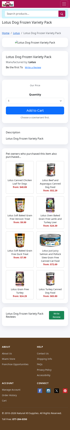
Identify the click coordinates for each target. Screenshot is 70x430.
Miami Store (8, 358)
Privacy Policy (44, 369)
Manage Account (11, 389)
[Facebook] (40, 390)
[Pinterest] (65, 390)
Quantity (35, 94)
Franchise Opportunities (15, 364)
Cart (4, 400)
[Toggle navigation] (64, 4)
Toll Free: (14, 419)
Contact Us (43, 353)
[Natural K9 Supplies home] (8, 4)
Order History (9, 395)
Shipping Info (44, 358)
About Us (7, 353)
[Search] (61, 14)
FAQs (39, 364)
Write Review (56, 315)
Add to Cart (35, 110)
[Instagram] (48, 390)
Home (5, 33)
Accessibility (43, 375)
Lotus (16, 33)
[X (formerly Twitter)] (57, 390)
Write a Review (33, 67)
